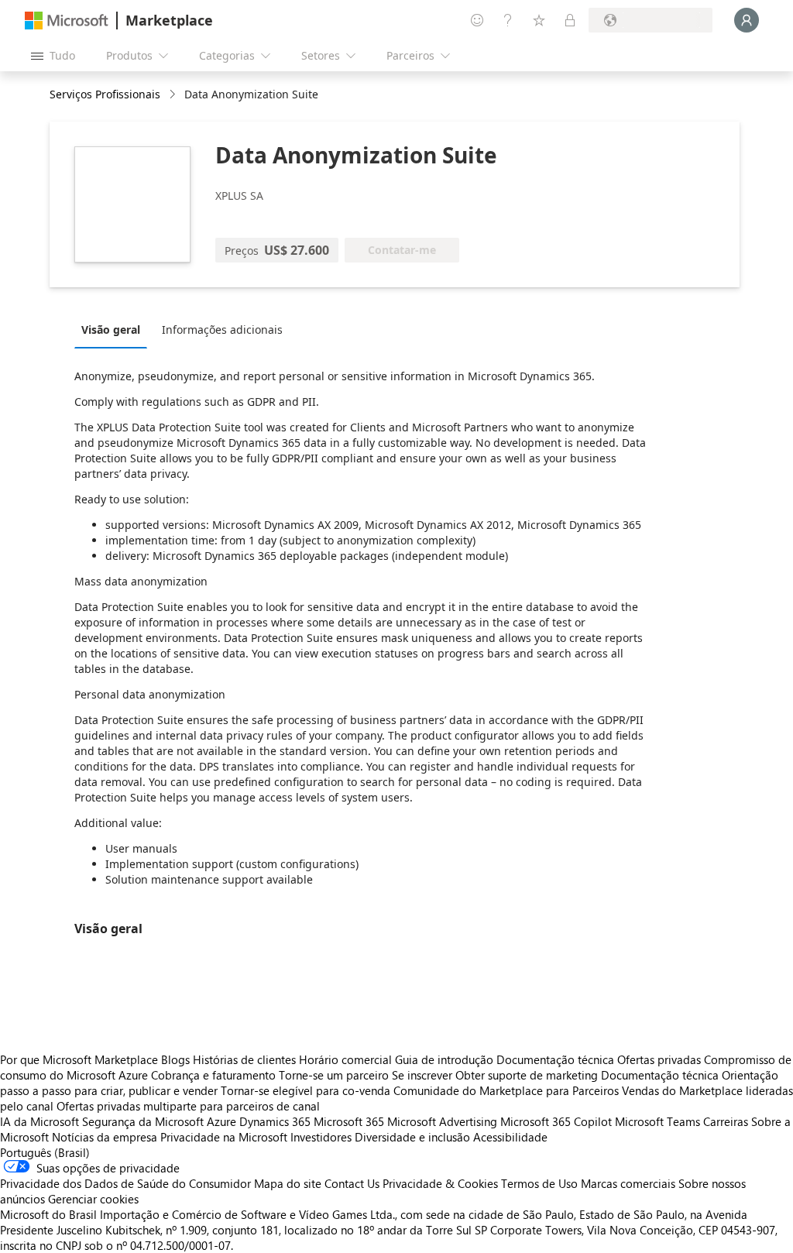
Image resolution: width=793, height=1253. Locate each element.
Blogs (175, 1059)
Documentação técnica (555, 1059)
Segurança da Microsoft (143, 1121)
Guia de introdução (444, 1059)
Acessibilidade (510, 1137)
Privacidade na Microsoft (223, 1137)
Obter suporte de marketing (526, 1075)
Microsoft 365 (349, 1121)
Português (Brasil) (45, 1152)
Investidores (321, 1137)
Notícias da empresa (104, 1137)
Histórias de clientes (244, 1059)
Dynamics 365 (275, 1121)
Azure (221, 1121)
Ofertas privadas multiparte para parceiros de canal (188, 1106)
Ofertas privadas (659, 1059)
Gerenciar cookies (93, 1199)
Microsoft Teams (657, 1121)
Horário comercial (345, 1059)
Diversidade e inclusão (412, 1137)
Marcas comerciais (628, 1183)
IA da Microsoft (39, 1121)
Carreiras (725, 1121)
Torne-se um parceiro (334, 1075)
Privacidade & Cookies (440, 1183)
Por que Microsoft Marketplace (79, 1059)
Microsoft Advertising (442, 1121)
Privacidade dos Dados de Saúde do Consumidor (125, 1183)
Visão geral (110, 329)
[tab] (114, 329)
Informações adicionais (222, 329)
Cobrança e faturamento (213, 1075)
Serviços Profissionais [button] (105, 94)
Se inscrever (422, 1075)
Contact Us (351, 1183)
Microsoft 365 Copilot (556, 1121)
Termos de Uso (539, 1183)
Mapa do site (287, 1183)
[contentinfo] (174, 95)
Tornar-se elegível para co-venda (305, 1090)
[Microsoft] (66, 20)
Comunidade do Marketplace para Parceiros (506, 1090)
